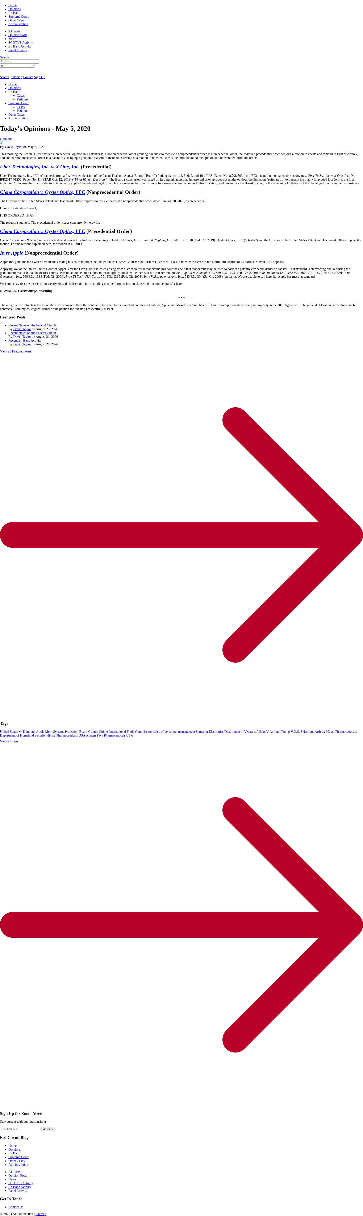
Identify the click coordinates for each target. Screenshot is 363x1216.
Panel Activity (17, 50)
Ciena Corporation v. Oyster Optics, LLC (42, 192)
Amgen (91, 735)
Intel (277, 731)
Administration (18, 24)
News (12, 39)
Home (12, 5)
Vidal (270, 731)
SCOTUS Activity (20, 42)
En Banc (14, 13)
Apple (40, 731)
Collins (103, 731)
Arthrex (320, 731)
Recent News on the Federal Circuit (32, 325)
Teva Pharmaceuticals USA (115, 735)
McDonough (27, 731)
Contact (28, 77)
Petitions (22, 99)
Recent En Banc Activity (24, 340)
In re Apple (11, 253)
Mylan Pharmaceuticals (341, 731)
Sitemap (16, 77)
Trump (285, 731)
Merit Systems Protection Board (66, 731)
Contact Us (15, 1207)
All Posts (14, 31)
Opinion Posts (17, 35)
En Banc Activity (19, 46)
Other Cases (16, 20)
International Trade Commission (130, 731)
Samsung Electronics (210, 731)
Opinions (14, 9)
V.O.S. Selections (302, 731)
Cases (21, 95)
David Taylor (13, 147)
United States (9, 731)
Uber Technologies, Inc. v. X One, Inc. (40, 166)
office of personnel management (174, 731)
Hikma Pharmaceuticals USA (65, 735)
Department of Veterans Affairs (245, 731)
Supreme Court (18, 16)
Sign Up (39, 77)
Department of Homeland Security (23, 735)
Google (93, 731)
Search (4, 57)
